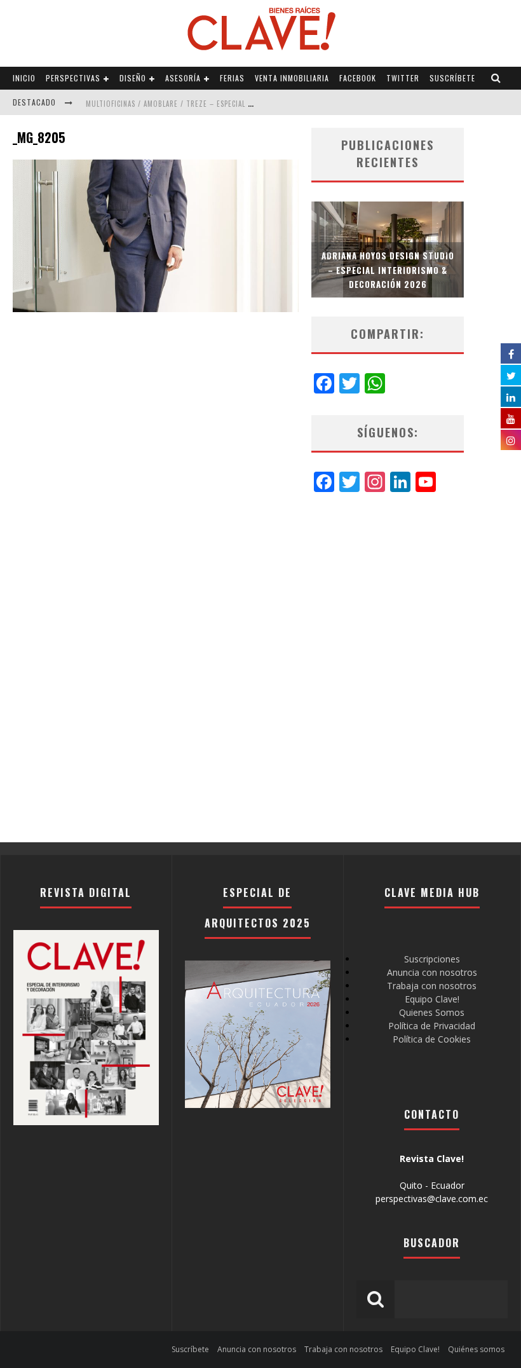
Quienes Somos (431, 1012)
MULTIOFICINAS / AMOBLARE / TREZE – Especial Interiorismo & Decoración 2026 (226, 104)
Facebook (357, 77)
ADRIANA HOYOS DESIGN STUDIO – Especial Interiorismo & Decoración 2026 (387, 269)
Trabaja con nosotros (432, 986)
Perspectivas (73, 77)
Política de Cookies (432, 1039)
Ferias (232, 77)
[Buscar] (496, 78)
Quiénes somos (476, 1349)
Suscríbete (452, 77)
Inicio (24, 77)
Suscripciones (432, 959)
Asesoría (183, 77)
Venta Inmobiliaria (292, 77)
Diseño (132, 77)
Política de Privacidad (431, 1026)
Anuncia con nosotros (432, 972)
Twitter (402, 77)
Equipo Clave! (432, 999)
